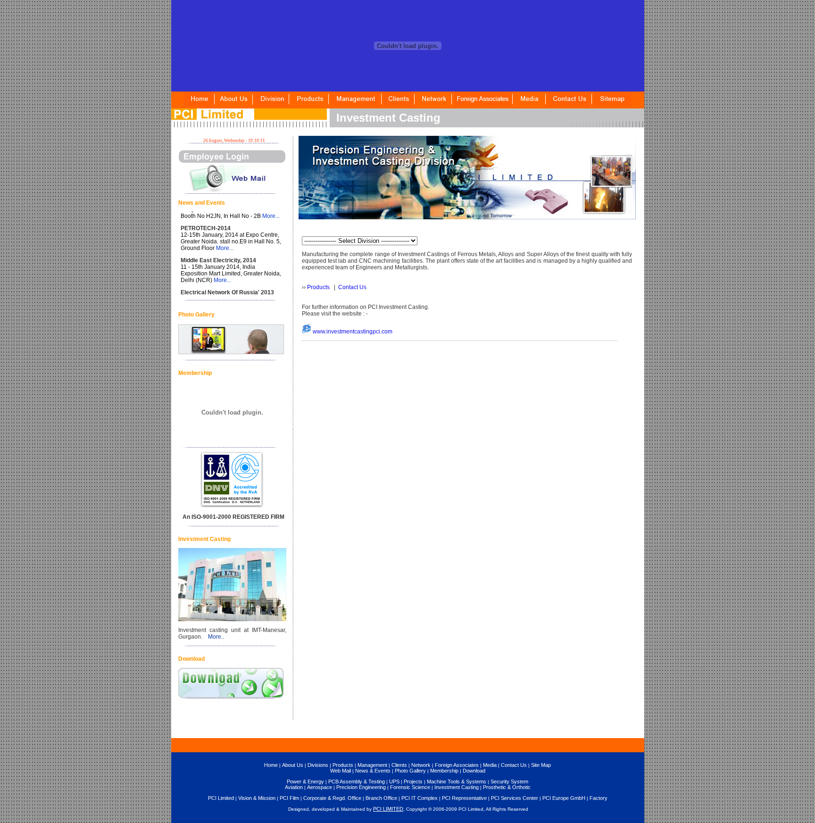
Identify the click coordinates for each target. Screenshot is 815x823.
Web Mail (340, 770)
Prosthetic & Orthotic (507, 787)
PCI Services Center (514, 798)
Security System (509, 781)
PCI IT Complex (419, 798)
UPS (394, 781)
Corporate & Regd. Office (332, 798)
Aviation (294, 787)
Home (271, 765)
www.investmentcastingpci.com (352, 331)
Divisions (318, 765)
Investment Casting (456, 787)
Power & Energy (305, 781)
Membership (444, 770)
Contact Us (352, 287)
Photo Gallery (410, 770)
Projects (413, 781)
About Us (292, 765)
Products (318, 287)
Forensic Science (410, 787)
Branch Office (381, 798)
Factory (598, 798)
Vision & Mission (256, 798)
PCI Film (289, 798)
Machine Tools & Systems (456, 781)
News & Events (373, 770)
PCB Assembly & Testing (356, 781)
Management (372, 765)
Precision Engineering (361, 787)
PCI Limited (221, 798)
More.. (216, 636)
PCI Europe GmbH (563, 798)
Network (421, 765)
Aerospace (319, 787)
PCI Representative (464, 798)
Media (490, 765)
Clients (399, 765)
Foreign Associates (457, 765)
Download (474, 770)
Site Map (541, 765)
